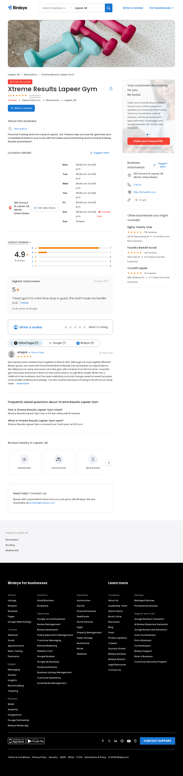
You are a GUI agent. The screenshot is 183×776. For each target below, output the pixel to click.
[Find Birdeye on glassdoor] (135, 741)
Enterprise (42, 605)
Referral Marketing (47, 645)
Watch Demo (115, 611)
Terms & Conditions (19, 757)
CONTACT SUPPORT (157, 741)
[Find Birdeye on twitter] (109, 741)
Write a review (133, 8)
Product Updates (117, 637)
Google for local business (51, 618)
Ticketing (13, 690)
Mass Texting (15, 651)
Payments (13, 656)
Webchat (13, 635)
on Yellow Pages (36, 352)
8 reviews (35, 95)
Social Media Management (51, 683)
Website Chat (45, 651)
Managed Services (144, 600)
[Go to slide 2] (149, 134)
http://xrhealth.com (145, 192)
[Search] (108, 8)
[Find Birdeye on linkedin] (115, 741)
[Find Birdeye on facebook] (103, 741)
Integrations (15, 714)
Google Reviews (46, 656)
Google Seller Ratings (19, 621)
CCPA (79, 757)
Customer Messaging (49, 640)
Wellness (82, 653)
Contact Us (114, 669)
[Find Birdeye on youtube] (129, 741)
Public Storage (85, 637)
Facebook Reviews (47, 667)
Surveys (12, 674)
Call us (137, 184)
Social (11, 640)
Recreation (30, 74)
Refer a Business (143, 656)
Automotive (83, 600)
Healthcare (83, 616)
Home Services (85, 621)
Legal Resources (117, 664)
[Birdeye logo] (18, 8)
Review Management (49, 624)
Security (53, 757)
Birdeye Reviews (117, 653)
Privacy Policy (39, 757)
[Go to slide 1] (147, 134)
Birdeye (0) (87, 343)
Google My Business (48, 661)
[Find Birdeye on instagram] (122, 741)
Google (142, 199)
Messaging (14, 669)
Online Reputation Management (55, 635)
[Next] (108, 462)
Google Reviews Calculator (149, 618)
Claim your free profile (148, 141)
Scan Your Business (145, 635)
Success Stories (117, 648)
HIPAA (71, 757)
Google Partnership (18, 720)
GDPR (63, 757)
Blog (110, 627)
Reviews (12, 605)
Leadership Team (117, 605)
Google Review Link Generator (150, 629)
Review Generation (47, 629)
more (24, 303)
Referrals (13, 611)
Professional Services (146, 605)
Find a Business (142, 640)
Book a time (115, 616)
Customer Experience (49, 677)
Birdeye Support (143, 651)
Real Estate (83, 643)
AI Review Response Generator (151, 624)
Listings (12, 600)
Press (111, 632)
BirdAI (11, 704)
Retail (80, 648)
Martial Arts (12, 550)
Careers (112, 643)
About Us (113, 600)
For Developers (142, 645)
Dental (80, 605)
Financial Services (86, 611)
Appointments (16, 645)
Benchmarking (16, 685)
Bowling (10, 545)
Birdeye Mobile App (18, 725)
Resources (114, 621)
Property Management (89, 632)
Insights (12, 680)
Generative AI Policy (95, 757)
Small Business (45, 600)
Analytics (13, 709)
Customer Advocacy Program (150, 661)
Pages (11, 616)
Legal (80, 627)
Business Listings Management (54, 672)
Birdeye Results (116, 659)
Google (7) (59, 343)
